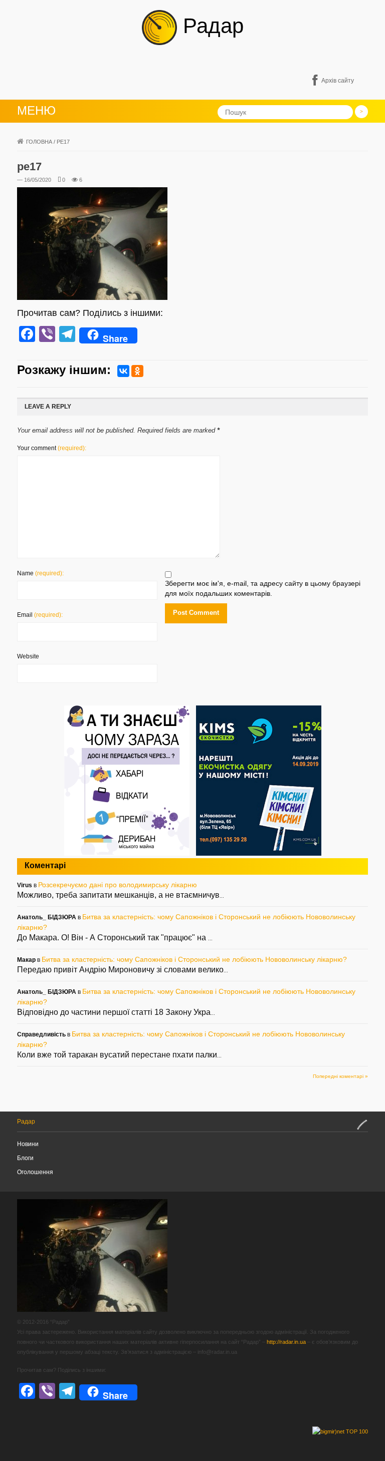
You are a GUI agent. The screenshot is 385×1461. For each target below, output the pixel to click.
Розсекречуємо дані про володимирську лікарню (117, 885)
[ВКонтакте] (123, 371)
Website (28, 656)
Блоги (25, 1158)
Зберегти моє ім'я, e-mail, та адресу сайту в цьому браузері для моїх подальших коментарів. (262, 588)
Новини (28, 1144)
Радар (210, 26)
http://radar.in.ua (286, 1342)
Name (40, 573)
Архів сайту (337, 80)
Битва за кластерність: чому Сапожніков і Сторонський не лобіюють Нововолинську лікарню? (194, 959)
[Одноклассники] (137, 371)
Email (40, 614)
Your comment (51, 448)
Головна (39, 142)
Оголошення (35, 1172)
